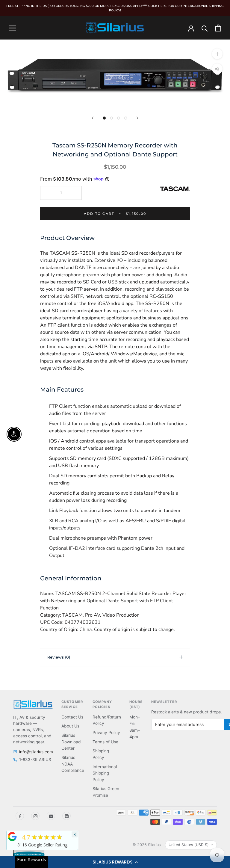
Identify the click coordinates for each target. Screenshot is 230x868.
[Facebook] (20, 816)
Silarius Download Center (71, 742)
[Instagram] (35, 816)
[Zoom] (217, 54)
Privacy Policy (106, 732)
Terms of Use (105, 741)
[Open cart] (218, 28)
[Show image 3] (118, 118)
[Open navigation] (12, 28)
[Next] (137, 118)
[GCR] (12, 836)
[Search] (205, 28)
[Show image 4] (125, 118)
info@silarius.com (36, 751)
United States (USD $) (189, 845)
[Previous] (92, 118)
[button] (115, 862)
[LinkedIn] (66, 816)
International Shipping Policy (105, 773)
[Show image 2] (111, 118)
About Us (70, 726)
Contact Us (72, 717)
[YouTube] (51, 816)
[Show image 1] (104, 118)
